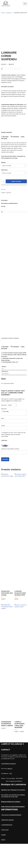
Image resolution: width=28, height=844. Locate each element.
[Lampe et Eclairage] (5, 3)
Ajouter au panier (16, 181)
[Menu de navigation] (25, 3)
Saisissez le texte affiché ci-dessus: (10, 448)
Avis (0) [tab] (3, 206)
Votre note (4, 405)
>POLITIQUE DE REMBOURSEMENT (11, 815)
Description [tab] (4, 200)
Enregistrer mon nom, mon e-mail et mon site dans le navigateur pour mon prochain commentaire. (13, 434)
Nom (2, 418)
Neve (7, 781)
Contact (3, 839)
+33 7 (10, 773)
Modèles (3, 162)
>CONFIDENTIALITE (6, 824)
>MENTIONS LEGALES (7, 820)
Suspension (9, 12)
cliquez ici (9, 768)
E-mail (3, 425)
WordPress (19, 781)
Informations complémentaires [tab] (9, 203)
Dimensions (4, 170)
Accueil (3, 12)
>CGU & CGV (4, 829)
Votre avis (4, 408)
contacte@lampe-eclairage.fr (8, 763)
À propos (3, 834)
